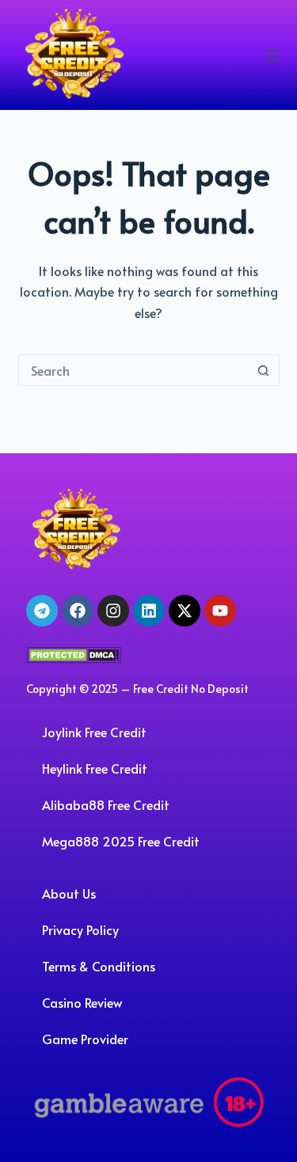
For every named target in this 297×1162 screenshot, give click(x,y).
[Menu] (272, 55)
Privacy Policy (80, 929)
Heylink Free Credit (94, 768)
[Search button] (264, 370)
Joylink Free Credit (94, 731)
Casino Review (82, 1002)
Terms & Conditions (98, 966)
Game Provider (85, 1038)
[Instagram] (113, 610)
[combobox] (134, 370)
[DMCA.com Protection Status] (73, 652)
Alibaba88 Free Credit (105, 804)
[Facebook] (77, 610)
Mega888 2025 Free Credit (121, 841)
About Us (69, 893)
